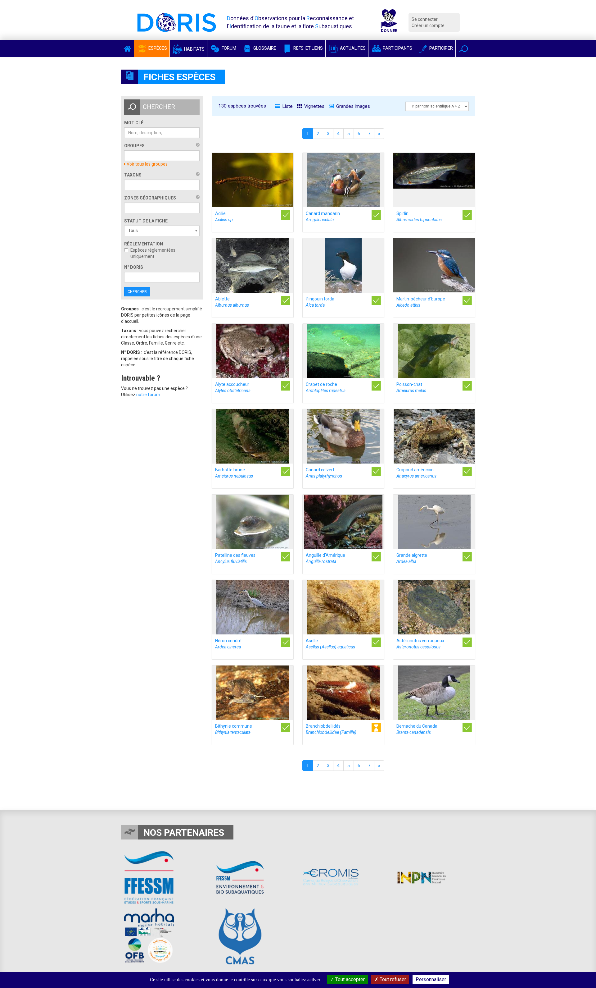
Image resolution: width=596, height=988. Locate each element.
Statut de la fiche (146, 220)
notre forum (148, 394)
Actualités (352, 48)
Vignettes (313, 106)
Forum (228, 48)
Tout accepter (349, 979)
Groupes (134, 145)
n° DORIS (133, 267)
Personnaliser (431, 979)
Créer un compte (428, 25)
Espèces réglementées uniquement (152, 253)
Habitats (194, 49)
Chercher (137, 292)
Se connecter (425, 19)
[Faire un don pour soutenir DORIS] (389, 22)
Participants (397, 48)
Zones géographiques (150, 197)
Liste (287, 106)
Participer (440, 48)
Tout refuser (392, 979)
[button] (464, 48)
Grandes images (352, 106)
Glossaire (264, 48)
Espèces (157, 48)
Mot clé (133, 122)
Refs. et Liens (307, 48)
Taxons (133, 174)
